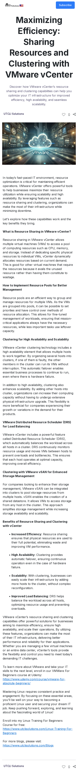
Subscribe (65, 5)
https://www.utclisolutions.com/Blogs (28, 745)
